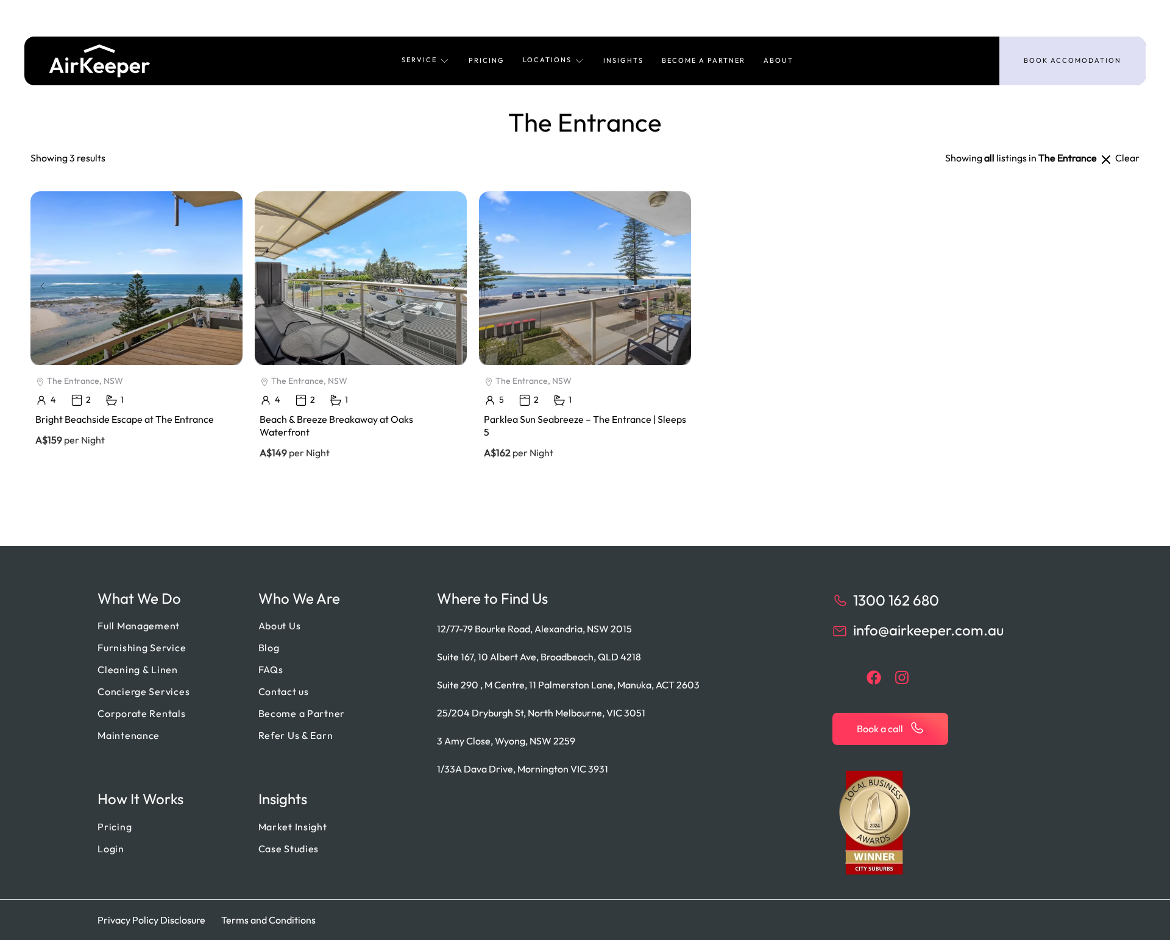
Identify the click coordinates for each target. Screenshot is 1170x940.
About (778, 60)
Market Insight (292, 827)
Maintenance (129, 735)
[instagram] (902, 677)
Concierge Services (144, 691)
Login (111, 849)
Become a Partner (703, 60)
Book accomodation (1072, 60)
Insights (623, 60)
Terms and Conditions (268, 920)
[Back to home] (100, 61)
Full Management (139, 626)
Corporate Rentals (141, 713)
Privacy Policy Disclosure (151, 920)
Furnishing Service (142, 647)
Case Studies (288, 849)
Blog (269, 647)
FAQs (270, 669)
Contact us (283, 691)
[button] (426, 61)
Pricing (487, 60)
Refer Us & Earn (295, 735)
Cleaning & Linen (138, 669)
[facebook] (874, 677)
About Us (279, 626)
